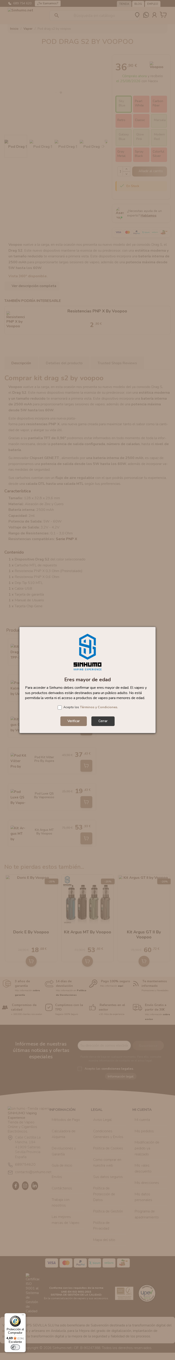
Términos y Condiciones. (99, 707)
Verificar (73, 721)
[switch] (15, 1347)
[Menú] (23, 1316)
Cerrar (103, 721)
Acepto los (90, 707)
